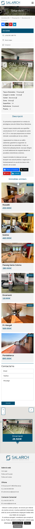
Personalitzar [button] (17, 526)
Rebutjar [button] (27, 523)
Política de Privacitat (6, 474)
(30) (5, 18)
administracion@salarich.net (11, 492)
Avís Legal (4, 471)
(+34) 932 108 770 (10, 35)
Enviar (8, 403)
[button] (30, 64)
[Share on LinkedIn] (14, 24)
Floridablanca (8, 355)
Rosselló (6, 205)
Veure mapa (8, 40)
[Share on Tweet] (7, 24)
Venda (18, 95)
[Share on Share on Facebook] (3, 24)
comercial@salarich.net (9, 503)
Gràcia (10, 101)
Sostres (6, 235)
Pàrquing (19, 92)
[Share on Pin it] (10, 24)
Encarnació (7, 295)
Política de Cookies (6, 477)
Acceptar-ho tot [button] (17, 523)
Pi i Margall (7, 325)
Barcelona (12, 98)
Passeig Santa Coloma (12, 265)
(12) (15, 18)
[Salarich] (10, 3)
